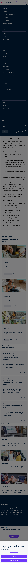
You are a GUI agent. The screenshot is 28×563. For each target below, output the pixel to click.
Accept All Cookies (14, 560)
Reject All (14, 556)
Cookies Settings (14, 552)
